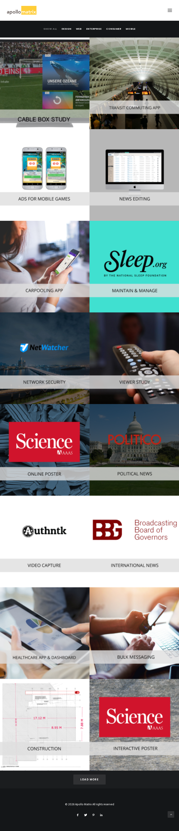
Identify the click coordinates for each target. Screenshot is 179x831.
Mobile (130, 29)
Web (79, 29)
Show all (50, 29)
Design (66, 29)
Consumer (113, 29)
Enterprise (94, 29)
